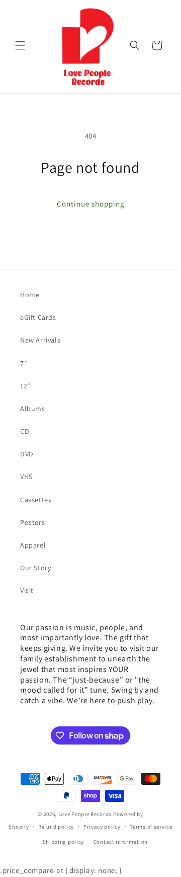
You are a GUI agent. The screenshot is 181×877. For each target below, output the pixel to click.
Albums (32, 408)
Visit (27, 590)
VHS (26, 476)
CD (24, 431)
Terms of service (151, 826)
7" (23, 363)
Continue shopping (91, 204)
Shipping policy (63, 841)
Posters (32, 522)
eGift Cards (38, 317)
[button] (20, 45)
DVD (27, 453)
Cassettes (35, 499)
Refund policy (56, 826)
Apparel (33, 545)
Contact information (121, 841)
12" (25, 385)
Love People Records (85, 814)
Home (29, 294)
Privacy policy (102, 826)
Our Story (35, 567)
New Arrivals (40, 340)
